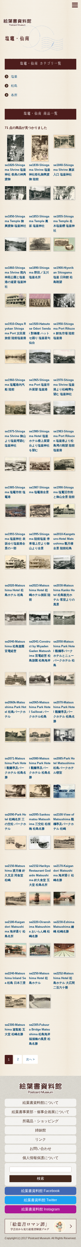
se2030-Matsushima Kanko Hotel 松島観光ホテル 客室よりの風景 (64, 595)
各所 (14, 95)
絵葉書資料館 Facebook (40, 1191)
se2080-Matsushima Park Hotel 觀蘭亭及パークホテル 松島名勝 (39, 768)
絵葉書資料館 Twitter (40, 1200)
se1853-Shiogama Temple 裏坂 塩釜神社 (39, 221)
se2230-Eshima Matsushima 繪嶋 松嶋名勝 (63, 926)
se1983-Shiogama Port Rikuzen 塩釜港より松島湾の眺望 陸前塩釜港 (64, 441)
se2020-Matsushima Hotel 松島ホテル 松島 (15, 590)
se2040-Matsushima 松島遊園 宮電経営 (15, 646)
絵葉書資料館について (40, 1103)
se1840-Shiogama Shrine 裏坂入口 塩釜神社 (63, 169)
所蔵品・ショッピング (40, 1121)
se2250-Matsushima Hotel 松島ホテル (39, 978)
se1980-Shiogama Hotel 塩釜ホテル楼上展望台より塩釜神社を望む (39, 441)
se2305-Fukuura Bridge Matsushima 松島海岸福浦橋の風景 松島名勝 (39, 1034)
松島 (14, 86)
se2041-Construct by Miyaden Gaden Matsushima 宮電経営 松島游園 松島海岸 (40, 651)
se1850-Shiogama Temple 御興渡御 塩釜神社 (15, 221)
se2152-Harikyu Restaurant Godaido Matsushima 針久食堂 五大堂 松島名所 (40, 875)
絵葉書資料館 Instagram (40, 1209)
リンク (40, 1139)
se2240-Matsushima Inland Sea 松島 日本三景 (15, 978)
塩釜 (14, 76)
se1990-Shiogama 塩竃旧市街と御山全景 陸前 (64, 492)
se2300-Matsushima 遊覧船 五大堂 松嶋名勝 (15, 1029)
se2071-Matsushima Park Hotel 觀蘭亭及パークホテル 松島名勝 (15, 768)
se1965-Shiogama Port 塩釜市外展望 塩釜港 (39, 384)
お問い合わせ (40, 1149)
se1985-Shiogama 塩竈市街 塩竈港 (15, 492)
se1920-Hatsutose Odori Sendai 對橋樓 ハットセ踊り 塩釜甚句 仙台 (40, 333)
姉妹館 (40, 1130)
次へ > (30, 1059)
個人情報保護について (40, 1158)
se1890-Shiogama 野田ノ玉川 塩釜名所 (39, 272)
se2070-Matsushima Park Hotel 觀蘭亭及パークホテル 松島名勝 (64, 712)
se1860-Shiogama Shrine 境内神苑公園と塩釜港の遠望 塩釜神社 (15, 277)
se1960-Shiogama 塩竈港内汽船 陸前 (15, 384)
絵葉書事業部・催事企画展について (40, 1112)
